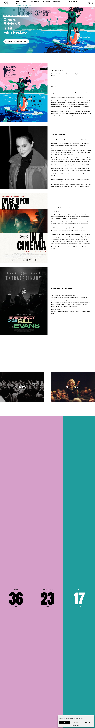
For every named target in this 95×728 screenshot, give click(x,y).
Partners (18, 3)
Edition (17, 1)
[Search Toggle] (89, 3)
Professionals (46, 1)
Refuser (76, 722)
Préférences (87, 722)
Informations (56, 1)
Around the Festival (34, 1)
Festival (24, 1)
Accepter (64, 722)
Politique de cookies (75, 725)
